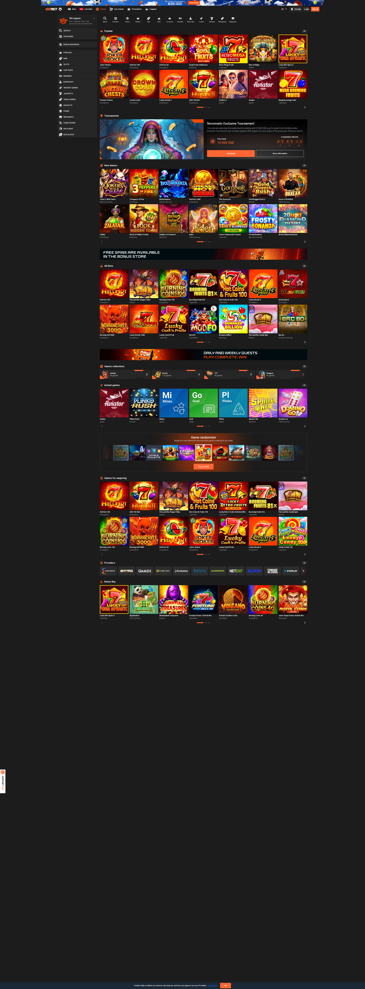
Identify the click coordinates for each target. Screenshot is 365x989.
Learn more (212, 986)
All (304, 31)
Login (306, 9)
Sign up (315, 9)
